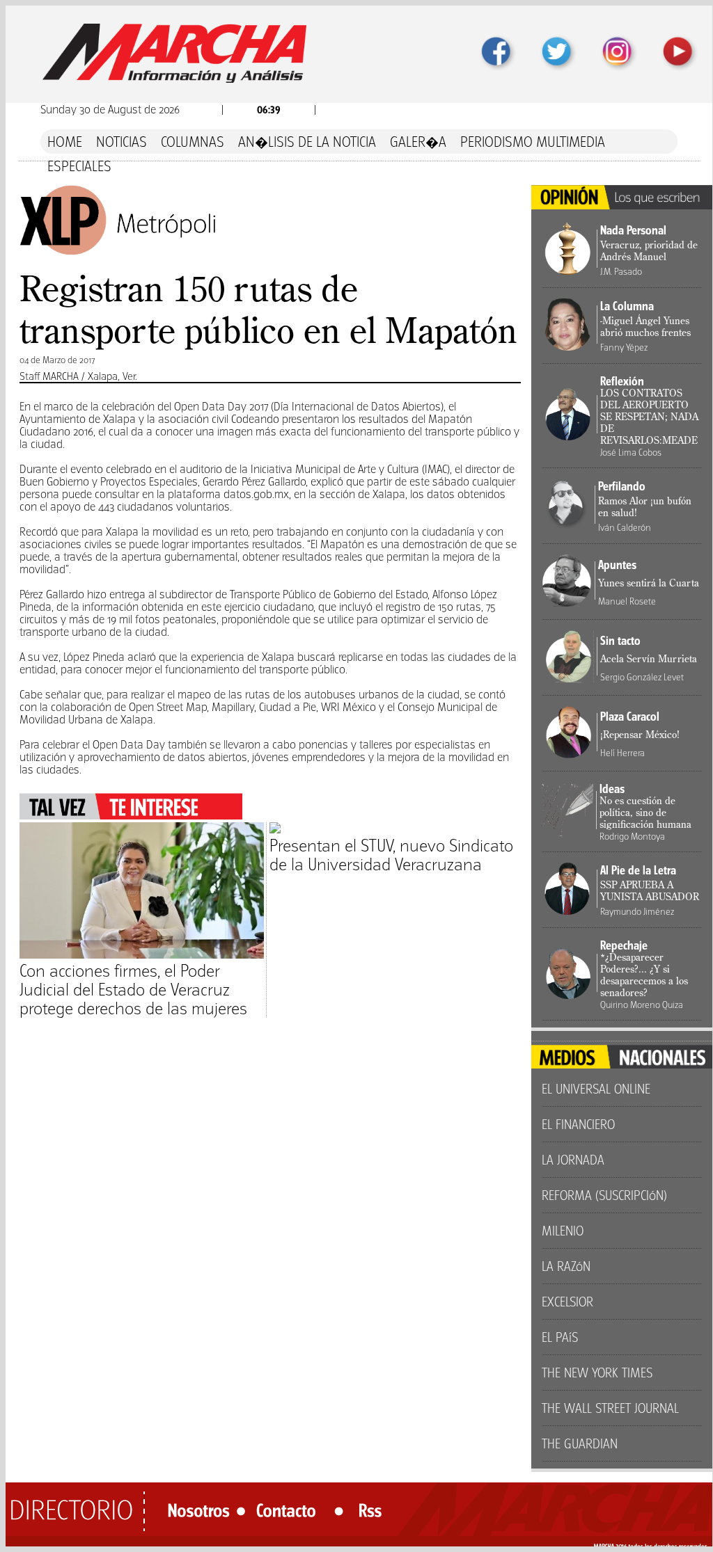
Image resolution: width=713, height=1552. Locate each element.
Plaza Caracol (629, 716)
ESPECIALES (79, 166)
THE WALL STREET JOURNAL (610, 1408)
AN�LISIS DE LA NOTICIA (307, 142)
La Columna (627, 306)
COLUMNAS (192, 142)
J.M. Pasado (621, 271)
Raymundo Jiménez (637, 911)
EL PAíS (560, 1337)
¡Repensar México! (640, 735)
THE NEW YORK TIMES (597, 1373)
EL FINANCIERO (578, 1124)
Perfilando (621, 486)
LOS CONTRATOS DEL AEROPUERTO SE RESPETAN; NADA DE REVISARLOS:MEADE (649, 417)
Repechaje (624, 945)
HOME (64, 142)
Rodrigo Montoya (632, 836)
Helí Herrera (622, 753)
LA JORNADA (573, 1160)
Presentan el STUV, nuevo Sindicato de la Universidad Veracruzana (391, 855)
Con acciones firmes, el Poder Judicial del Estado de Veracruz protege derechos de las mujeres (133, 989)
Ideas (612, 789)
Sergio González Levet (642, 677)
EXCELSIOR (567, 1302)
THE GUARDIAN (580, 1444)
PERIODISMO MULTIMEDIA (532, 142)
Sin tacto (620, 641)
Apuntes (617, 565)
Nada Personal (633, 230)
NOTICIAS (121, 142)
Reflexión (622, 381)
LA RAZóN (566, 1266)
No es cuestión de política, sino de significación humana (645, 813)
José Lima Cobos (630, 452)
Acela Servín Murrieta (648, 659)
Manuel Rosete (627, 601)
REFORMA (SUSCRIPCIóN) (604, 1195)
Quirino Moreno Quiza (641, 1005)
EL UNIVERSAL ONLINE (596, 1089)
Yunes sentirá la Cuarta (648, 584)
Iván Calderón (624, 527)
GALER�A (418, 142)
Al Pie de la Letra (638, 870)
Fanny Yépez (624, 347)
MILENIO (562, 1231)
